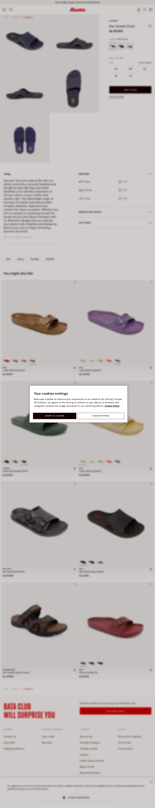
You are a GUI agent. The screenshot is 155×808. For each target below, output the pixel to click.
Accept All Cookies (54, 416)
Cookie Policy (112, 405)
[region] (78, 404)
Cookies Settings (100, 416)
